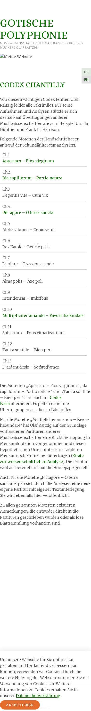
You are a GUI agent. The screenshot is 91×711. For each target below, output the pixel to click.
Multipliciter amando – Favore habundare (43, 315)
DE (86, 72)
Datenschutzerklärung (38, 695)
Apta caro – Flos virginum (28, 160)
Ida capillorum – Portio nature (32, 177)
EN (86, 79)
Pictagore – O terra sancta (27, 212)
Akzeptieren (20, 705)
